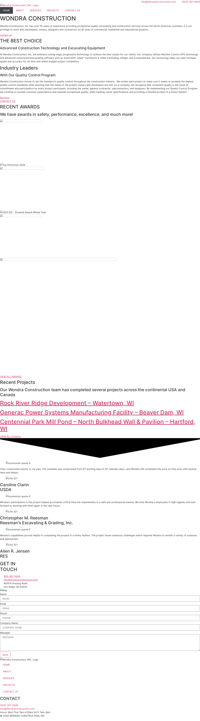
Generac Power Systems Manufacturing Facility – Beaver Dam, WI (92, 412)
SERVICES (35, 10)
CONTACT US (72, 10)
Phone (3, 613)
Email (3, 604)
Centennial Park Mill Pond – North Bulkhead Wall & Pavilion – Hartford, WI (97, 425)
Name (3, 594)
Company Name (9, 623)
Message (5, 633)
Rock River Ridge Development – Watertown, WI (67, 403)
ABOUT (20, 10)
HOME (6, 10)
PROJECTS (53, 10)
